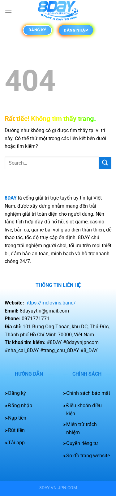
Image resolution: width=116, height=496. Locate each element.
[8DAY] (58, 11)
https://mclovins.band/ (50, 303)
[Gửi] (105, 163)
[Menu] (8, 10)
